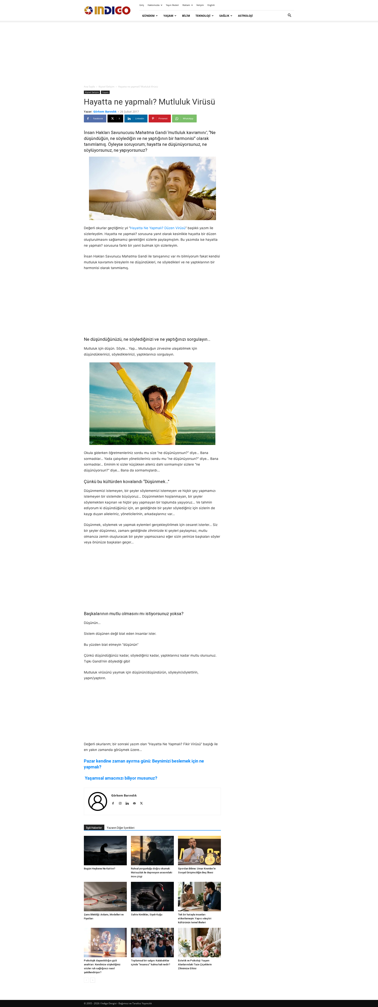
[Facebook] (114, 803)
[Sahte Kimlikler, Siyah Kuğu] (152, 896)
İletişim (200, 5)
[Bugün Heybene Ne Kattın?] (105, 850)
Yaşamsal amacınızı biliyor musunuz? (121, 778)
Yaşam (168, 15)
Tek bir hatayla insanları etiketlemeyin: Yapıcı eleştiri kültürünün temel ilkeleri (194, 918)
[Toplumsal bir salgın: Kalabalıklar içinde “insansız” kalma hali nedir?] (152, 942)
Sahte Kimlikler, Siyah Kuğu (146, 914)
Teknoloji (202, 15)
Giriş (141, 5)
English (211, 5)
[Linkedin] (128, 803)
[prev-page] (86, 980)
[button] (289, 16)
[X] (143, 803)
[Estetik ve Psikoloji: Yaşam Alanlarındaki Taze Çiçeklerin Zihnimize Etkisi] (199, 942)
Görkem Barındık (105, 111)
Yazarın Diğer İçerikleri (120, 827)
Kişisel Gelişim (106, 86)
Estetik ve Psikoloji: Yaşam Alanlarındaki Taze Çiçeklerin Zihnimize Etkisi (195, 964)
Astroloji (245, 15)
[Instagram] (121, 803)
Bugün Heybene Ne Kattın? (99, 868)
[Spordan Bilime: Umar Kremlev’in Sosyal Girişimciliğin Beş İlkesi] (199, 850)
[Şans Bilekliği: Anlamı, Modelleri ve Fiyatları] (105, 896)
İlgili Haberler (94, 827)
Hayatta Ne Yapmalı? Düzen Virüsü (157, 228)
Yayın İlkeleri (172, 5)
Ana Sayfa (89, 86)
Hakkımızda (153, 5)
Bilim (186, 15)
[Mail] (135, 803)
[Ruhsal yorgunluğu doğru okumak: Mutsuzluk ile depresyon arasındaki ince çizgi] (152, 850)
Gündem (148, 15)
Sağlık (224, 15)
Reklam (186, 5)
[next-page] (92, 980)
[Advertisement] (189, 53)
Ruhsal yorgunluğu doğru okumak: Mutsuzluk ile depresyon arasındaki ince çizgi (151, 872)
